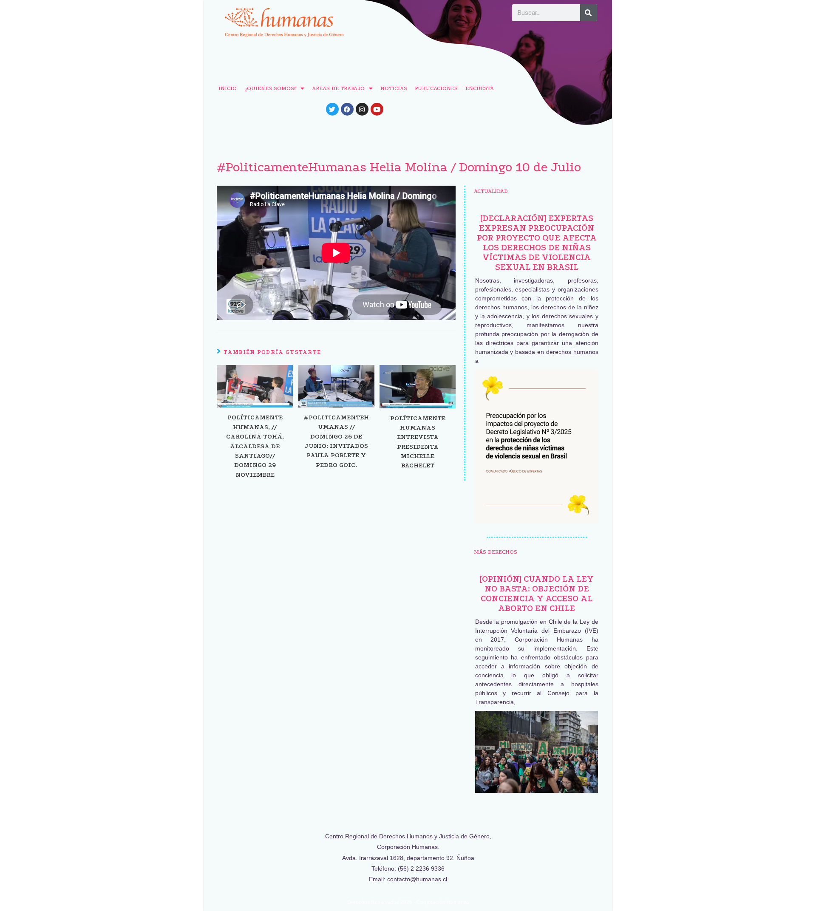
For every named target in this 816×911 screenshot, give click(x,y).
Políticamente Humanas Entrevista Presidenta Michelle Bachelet (417, 442)
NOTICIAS (393, 88)
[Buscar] (588, 12)
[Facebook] (347, 109)
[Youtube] (377, 109)
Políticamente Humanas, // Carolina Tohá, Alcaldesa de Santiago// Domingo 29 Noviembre (255, 445)
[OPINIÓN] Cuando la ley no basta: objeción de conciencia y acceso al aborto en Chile (536, 593)
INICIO (227, 88)
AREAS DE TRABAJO (338, 88)
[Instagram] (362, 109)
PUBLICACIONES (436, 88)
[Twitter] (332, 109)
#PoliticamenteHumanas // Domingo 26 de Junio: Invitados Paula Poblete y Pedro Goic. (336, 441)
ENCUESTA (479, 88)
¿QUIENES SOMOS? (270, 88)
